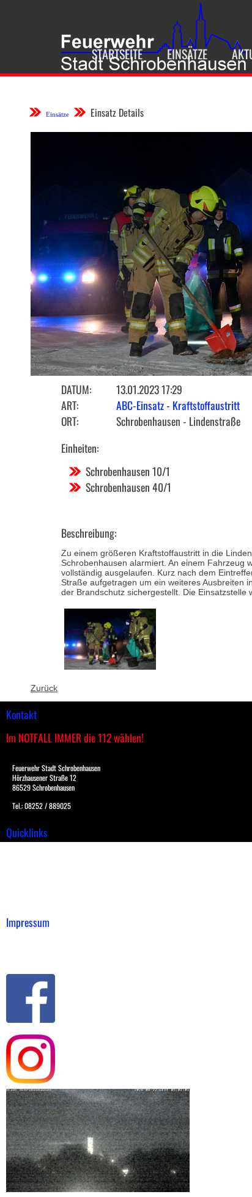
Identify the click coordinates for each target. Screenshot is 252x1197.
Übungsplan (29, 877)
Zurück (44, 688)
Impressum (28, 942)
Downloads (27, 864)
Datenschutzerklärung (49, 954)
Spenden (22, 902)
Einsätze (187, 54)
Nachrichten (29, 890)
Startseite (117, 54)
